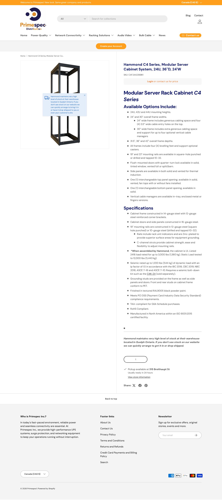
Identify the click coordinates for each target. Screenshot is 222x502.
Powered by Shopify (46, 488)
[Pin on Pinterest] (146, 385)
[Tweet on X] (134, 385)
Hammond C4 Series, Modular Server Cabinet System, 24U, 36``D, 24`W (46, 56)
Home (23, 35)
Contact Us (106, 428)
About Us (105, 422)
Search (104, 462)
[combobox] (112, 18)
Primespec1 (32, 488)
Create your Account (111, 46)
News (162, 35)
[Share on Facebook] (140, 385)
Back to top (111, 398)
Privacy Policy (108, 434)
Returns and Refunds (111, 446)
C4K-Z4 (151, 273)
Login (150, 81)
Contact (198, 15)
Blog (188, 15)
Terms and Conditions (112, 440)
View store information (139, 377)
